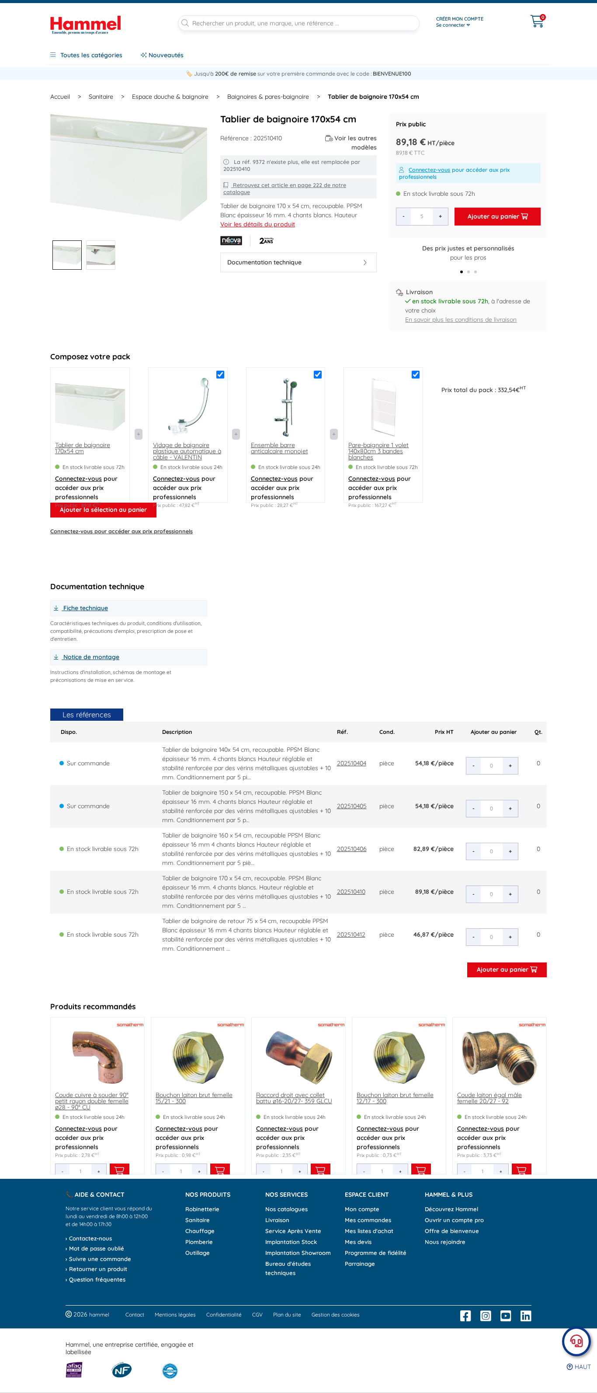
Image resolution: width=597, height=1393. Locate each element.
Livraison (277, 1219)
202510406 (352, 849)
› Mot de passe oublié (95, 1248)
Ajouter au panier (494, 216)
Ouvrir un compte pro (454, 1219)
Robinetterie (202, 1208)
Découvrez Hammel (451, 1208)
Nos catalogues (286, 1208)
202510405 (352, 806)
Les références (86, 714)
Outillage (197, 1252)
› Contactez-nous (89, 1238)
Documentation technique (264, 262)
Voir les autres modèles (355, 142)
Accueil (60, 97)
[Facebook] (465, 1316)
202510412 (351, 934)
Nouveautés (165, 55)
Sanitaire (101, 97)
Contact (134, 1314)
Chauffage (200, 1230)
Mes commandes (368, 1219)
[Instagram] (485, 1316)
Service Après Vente (293, 1230)
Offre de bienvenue (452, 1230)
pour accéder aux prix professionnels (454, 173)
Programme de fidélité (375, 1252)
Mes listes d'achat (369, 1230)
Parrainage (360, 1263)
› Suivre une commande (98, 1258)
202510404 (351, 763)
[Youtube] (505, 1316)
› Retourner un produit (96, 1268)
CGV (257, 1314)
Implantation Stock (291, 1241)
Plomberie (199, 1241)
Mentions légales (175, 1314)
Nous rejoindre (445, 1241)
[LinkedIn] (526, 1316)
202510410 (351, 892)
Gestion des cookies (336, 1314)
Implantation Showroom (298, 1252)
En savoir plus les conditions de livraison (461, 319)
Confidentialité (224, 1314)
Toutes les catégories (90, 55)
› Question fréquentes (95, 1279)
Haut (582, 1367)
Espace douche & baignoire (170, 97)
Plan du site (287, 1314)
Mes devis (358, 1241)
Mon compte (362, 1208)
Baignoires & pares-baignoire (268, 97)
